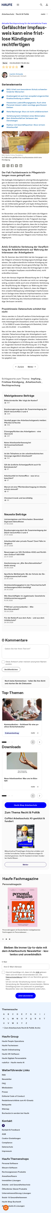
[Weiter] (39, 742)
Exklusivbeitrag (12, 733)
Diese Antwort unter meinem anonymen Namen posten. (26, 662)
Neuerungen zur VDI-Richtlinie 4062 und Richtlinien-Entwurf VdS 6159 (25, 553)
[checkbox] (3, 661)
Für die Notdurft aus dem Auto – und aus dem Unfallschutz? (24, 619)
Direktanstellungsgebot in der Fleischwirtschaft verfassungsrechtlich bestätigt (25, 586)
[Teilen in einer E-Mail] (4, 166)
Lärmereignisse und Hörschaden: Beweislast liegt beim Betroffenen (23, 520)
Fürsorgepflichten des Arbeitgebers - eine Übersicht (22, 432)
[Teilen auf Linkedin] (21, 166)
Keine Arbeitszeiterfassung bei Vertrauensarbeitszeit (17, 443)
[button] (11, 669)
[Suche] (41, 4)
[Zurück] (32, 742)
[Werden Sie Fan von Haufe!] (3, 1125)
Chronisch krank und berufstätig (18, 498)
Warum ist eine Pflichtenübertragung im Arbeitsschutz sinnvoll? (25, 488)
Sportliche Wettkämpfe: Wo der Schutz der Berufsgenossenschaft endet (24, 575)
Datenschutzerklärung (14, 977)
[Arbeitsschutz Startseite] (8, 5)
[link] (8, 14)
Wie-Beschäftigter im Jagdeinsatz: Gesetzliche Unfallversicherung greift (24, 597)
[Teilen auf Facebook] (12, 166)
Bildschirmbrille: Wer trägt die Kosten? (21, 400)
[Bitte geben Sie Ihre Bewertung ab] (16, 67)
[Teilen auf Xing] (16, 166)
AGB (37, 972)
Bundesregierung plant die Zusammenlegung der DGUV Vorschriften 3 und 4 (25, 410)
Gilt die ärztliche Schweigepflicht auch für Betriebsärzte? (22, 465)
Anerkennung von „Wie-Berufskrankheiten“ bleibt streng (23, 564)
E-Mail (4, 962)
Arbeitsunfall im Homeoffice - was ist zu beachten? (21, 477)
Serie (5, 63)
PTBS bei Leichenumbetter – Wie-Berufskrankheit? (19, 608)
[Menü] (18, 4)
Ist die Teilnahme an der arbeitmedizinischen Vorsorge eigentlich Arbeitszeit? (23, 454)
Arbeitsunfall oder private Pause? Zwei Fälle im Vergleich (25, 542)
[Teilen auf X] (8, 166)
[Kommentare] (22, 67)
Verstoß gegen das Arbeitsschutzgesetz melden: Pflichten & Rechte (25, 421)
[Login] (46, 4)
